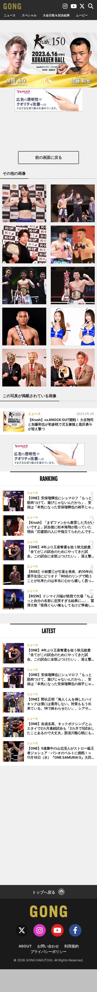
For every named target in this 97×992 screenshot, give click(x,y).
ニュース (10, 15)
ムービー (82, 15)
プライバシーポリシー (48, 951)
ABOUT (25, 946)
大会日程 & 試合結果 (56, 15)
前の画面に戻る (48, 157)
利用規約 (71, 946)
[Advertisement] (48, 825)
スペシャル (29, 15)
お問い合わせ (48, 946)
